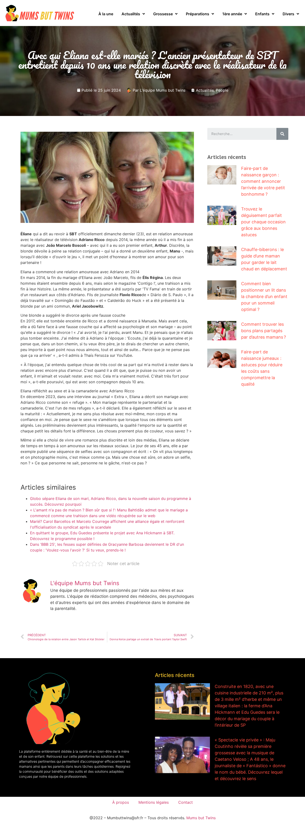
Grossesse (163, 13)
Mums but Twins (201, 817)
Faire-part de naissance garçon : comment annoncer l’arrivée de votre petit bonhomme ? (263, 181)
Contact (185, 802)
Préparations (197, 13)
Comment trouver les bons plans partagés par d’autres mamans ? (263, 331)
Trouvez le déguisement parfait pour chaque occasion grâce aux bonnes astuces (263, 221)
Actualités (131, 13)
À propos (120, 802)
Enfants (262, 13)
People (222, 90)
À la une (105, 13)
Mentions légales (153, 802)
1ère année (232, 13)
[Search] (282, 134)
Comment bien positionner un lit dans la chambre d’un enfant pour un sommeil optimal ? (264, 296)
